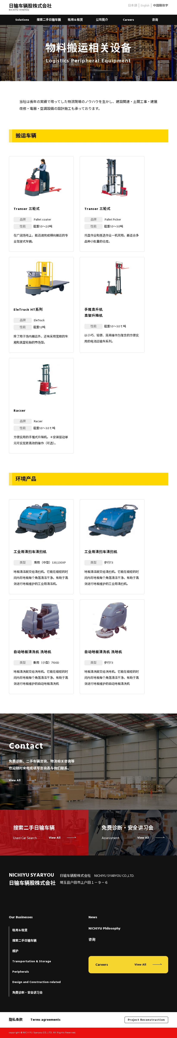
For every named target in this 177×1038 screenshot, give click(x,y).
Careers (128, 19)
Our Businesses (21, 917)
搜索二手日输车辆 (49, 19)
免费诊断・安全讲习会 (27, 992)
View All (15, 780)
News (92, 917)
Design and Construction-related (36, 982)
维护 (15, 951)
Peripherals (20, 971)
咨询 (155, 19)
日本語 (132, 5)
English (145, 5)
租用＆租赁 (75, 19)
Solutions (22, 19)
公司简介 (102, 19)
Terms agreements (45, 1019)
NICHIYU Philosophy (104, 928)
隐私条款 (16, 1019)
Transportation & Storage (31, 961)
